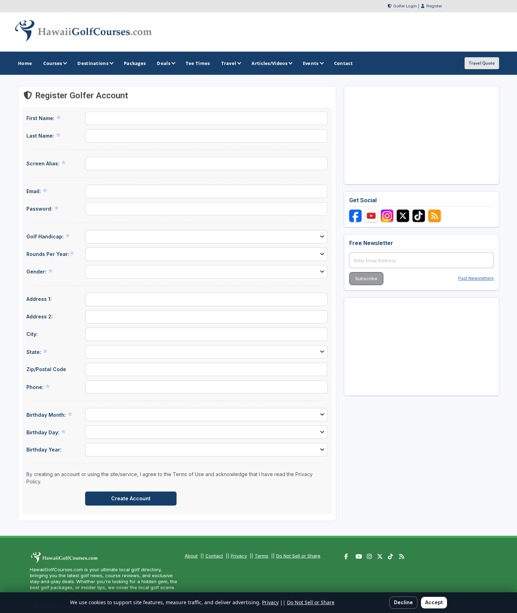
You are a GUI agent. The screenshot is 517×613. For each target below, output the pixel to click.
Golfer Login (405, 6)
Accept (434, 602)
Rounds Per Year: (47, 254)
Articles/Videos (269, 63)
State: (34, 352)
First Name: (41, 118)
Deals (163, 63)
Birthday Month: (46, 415)
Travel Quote (482, 63)
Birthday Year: (44, 450)
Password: (40, 209)
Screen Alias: (43, 163)
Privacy (239, 556)
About (191, 556)
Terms (261, 556)
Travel (228, 63)
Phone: (35, 387)
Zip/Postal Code (46, 369)
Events (311, 63)
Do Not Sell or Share (298, 556)
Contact (214, 556)
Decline (403, 602)
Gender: (37, 272)
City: (32, 334)
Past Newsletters (476, 278)
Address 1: (39, 299)
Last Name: (41, 136)
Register (434, 6)
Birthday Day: (43, 432)
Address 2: (39, 316)
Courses (52, 63)
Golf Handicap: (45, 236)
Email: (34, 191)
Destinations (92, 63)
